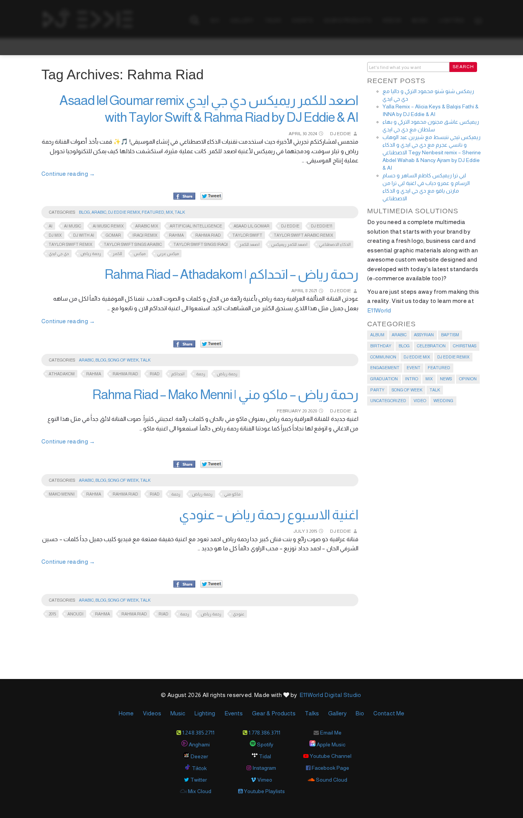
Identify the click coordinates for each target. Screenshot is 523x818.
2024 (312, 133)
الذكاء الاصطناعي (335, 244)
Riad (155, 373)
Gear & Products (274, 713)
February (289, 411)
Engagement (384, 367)
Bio (360, 713)
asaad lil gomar (252, 226)
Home (126, 713)
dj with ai (83, 235)
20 (304, 411)
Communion (383, 357)
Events (233, 713)
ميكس (139, 253)
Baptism (450, 334)
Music (177, 713)
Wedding (443, 400)
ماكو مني (232, 494)
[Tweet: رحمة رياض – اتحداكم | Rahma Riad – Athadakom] (211, 344)
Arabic (99, 212)
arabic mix (146, 226)
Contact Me (388, 713)
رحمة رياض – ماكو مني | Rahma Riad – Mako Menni (225, 394)
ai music (72, 226)
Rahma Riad (208, 235)
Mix (169, 212)
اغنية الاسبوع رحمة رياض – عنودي (268, 514)
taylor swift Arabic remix (303, 235)
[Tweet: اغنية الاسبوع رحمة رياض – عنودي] (211, 584)
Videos (152, 713)
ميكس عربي (168, 253)
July (299, 531)
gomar (113, 235)
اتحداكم (178, 373)
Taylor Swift (247, 235)
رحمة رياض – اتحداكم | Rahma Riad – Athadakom (231, 274)
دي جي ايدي (59, 253)
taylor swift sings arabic (133, 244)
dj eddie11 (321, 226)
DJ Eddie (340, 133)
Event (413, 367)
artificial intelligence (196, 226)
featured (153, 212)
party (377, 390)
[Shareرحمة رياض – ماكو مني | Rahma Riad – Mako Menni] (184, 464)
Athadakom (62, 373)
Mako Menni (62, 494)
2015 (313, 531)
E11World (379, 310)
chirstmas (464, 346)
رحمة (200, 373)
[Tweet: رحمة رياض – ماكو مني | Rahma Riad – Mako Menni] (211, 464)
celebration (431, 346)
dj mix (55, 235)
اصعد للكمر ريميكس (289, 244)
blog (84, 212)
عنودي (238, 614)
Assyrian (424, 334)
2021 (313, 290)
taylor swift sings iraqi (200, 244)
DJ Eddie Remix (124, 212)
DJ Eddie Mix (417, 357)
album (377, 334)
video (419, 400)
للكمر (117, 253)
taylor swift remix (70, 244)
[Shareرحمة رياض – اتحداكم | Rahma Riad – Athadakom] (184, 344)
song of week (123, 360)
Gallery (337, 713)
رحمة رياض (90, 253)
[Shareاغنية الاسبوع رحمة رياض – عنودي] (184, 584)
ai (50, 226)
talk (180, 212)
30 (304, 133)
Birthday (380, 346)
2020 (312, 411)
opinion (468, 378)
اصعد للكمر (249, 244)
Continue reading (68, 173)
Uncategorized (388, 400)
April (295, 133)
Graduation (384, 378)
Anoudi (75, 614)
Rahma (176, 235)
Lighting (204, 713)
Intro (411, 378)
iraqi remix (144, 235)
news (446, 378)
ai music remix (108, 226)
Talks (312, 713)
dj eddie (290, 226)
